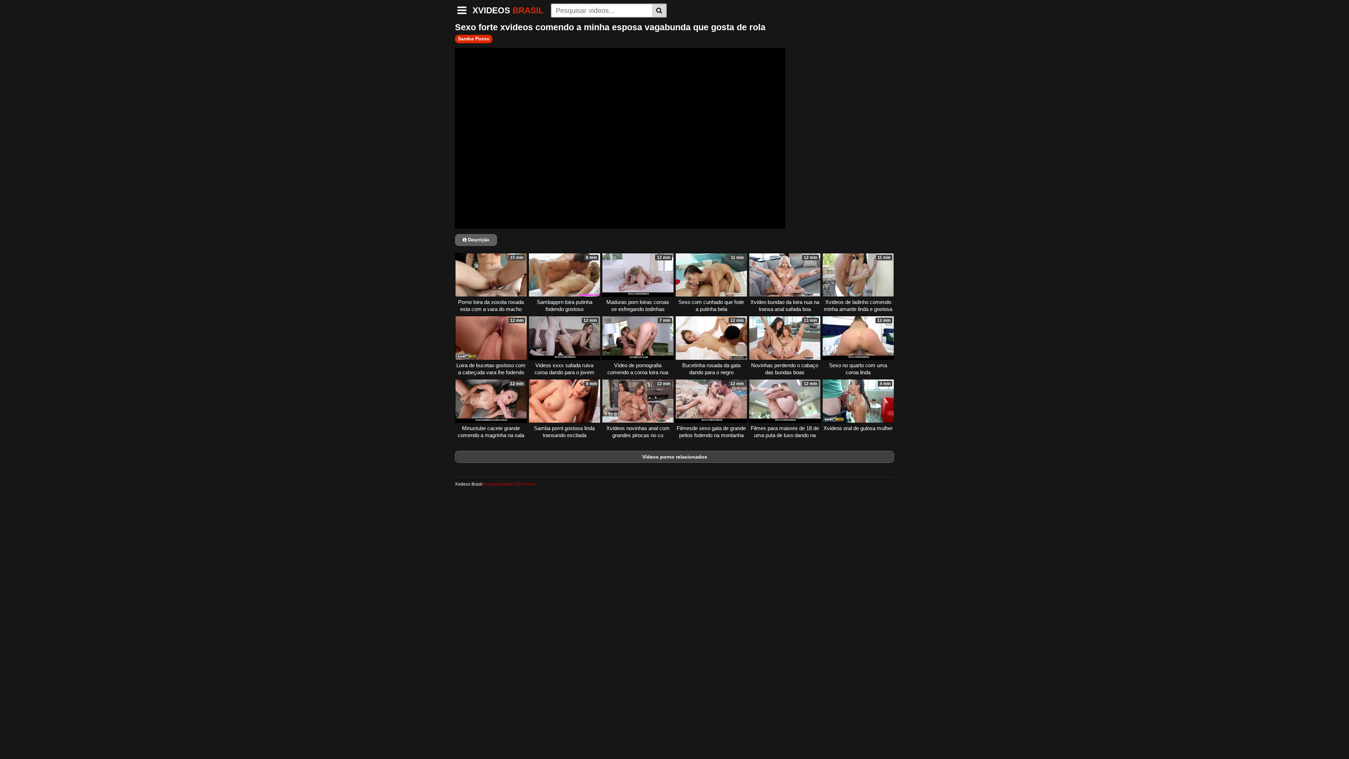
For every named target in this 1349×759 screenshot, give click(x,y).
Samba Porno (474, 38)
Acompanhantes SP (501, 484)
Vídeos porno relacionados (674, 457)
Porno (529, 484)
